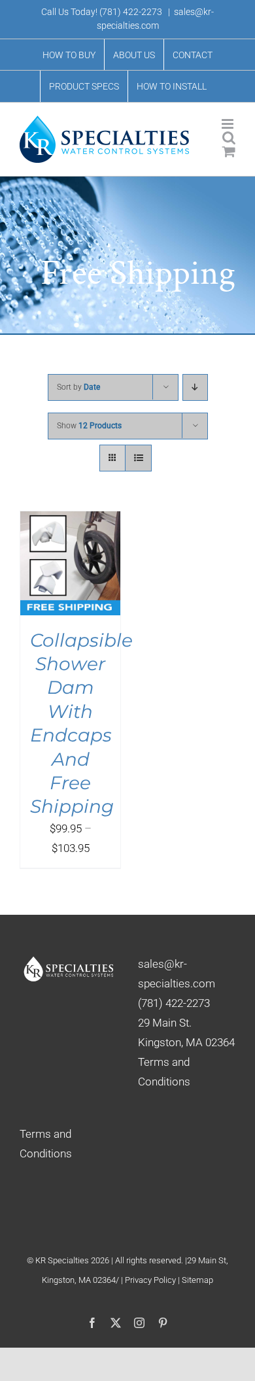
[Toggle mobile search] (228, 138)
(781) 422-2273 (130, 12)
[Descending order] (195, 387)
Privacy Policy (151, 1280)
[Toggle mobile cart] (228, 151)
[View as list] (138, 458)
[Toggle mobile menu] (228, 124)
